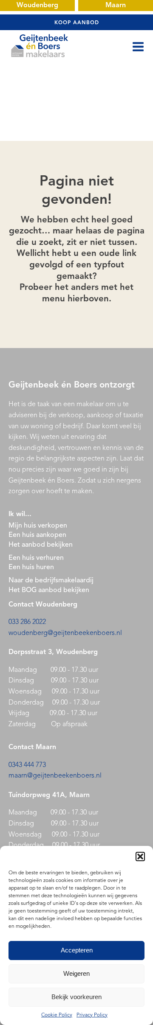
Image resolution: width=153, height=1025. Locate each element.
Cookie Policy (56, 1015)
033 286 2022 (27, 622)
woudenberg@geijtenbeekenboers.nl (65, 633)
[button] (140, 856)
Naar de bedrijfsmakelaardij (51, 580)
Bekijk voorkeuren (76, 996)
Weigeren (76, 973)
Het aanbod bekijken (40, 545)
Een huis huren (31, 567)
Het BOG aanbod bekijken (48, 590)
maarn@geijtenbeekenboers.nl (55, 775)
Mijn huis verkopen (37, 525)
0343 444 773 (27, 765)
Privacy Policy (92, 1015)
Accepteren (77, 950)
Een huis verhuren (36, 558)
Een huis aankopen (37, 535)
